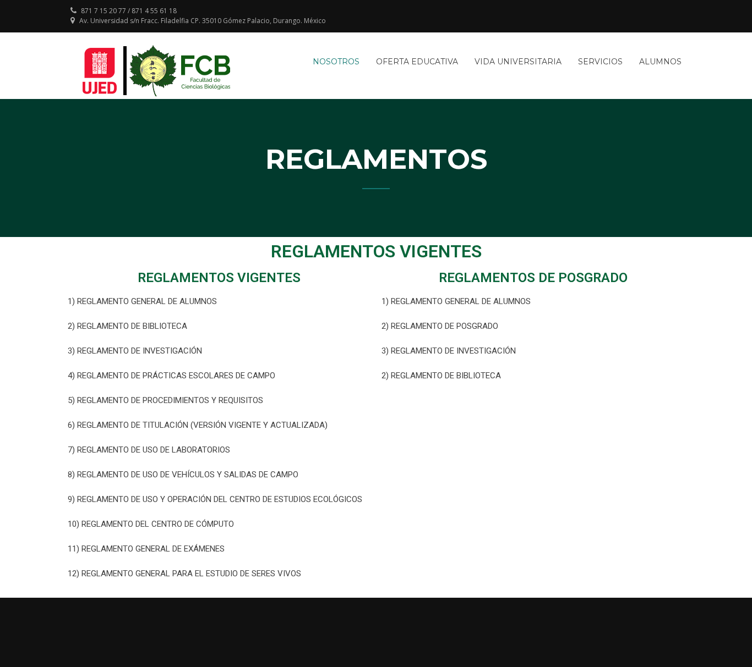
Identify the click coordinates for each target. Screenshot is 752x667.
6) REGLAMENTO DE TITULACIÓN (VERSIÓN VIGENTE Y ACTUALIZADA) (198, 425)
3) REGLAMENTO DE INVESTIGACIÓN (135, 351)
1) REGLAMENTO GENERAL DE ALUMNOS (142, 301)
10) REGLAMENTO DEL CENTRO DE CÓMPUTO (151, 524)
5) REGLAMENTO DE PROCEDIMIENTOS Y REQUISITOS (165, 400)
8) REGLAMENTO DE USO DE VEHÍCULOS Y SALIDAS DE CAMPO (183, 474)
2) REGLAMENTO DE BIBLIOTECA (127, 326)
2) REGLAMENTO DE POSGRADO (440, 326)
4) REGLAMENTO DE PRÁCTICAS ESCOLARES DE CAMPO (171, 376)
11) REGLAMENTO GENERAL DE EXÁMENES (146, 549)
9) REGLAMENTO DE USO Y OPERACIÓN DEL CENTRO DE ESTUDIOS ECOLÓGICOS (215, 499)
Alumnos (660, 62)
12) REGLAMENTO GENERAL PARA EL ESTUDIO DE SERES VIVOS (184, 573)
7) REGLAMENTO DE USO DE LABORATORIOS (149, 450)
